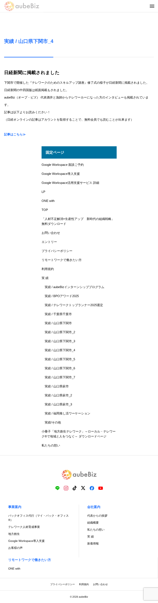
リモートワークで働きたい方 (62, 260)
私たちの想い (51, 445)
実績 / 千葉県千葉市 (58, 314)
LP (43, 191)
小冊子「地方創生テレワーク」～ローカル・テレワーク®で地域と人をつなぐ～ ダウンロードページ (79, 434)
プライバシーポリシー (57, 251)
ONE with (48, 201)
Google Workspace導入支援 (61, 173)
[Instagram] (66, 488)
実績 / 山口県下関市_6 (60, 368)
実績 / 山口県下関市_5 (60, 359)
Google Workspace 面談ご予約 (63, 164)
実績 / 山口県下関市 (58, 323)
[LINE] (57, 488)
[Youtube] (100, 488)
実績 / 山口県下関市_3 (60, 341)
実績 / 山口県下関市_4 (60, 350)
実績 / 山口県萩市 (57, 386)
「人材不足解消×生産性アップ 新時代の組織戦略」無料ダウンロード (78, 221)
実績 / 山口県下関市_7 (60, 377)
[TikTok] (74, 488)
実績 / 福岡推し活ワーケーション (67, 413)
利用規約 (48, 269)
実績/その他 (53, 422)
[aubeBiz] (21, 6)
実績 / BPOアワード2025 (62, 296)
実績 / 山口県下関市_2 (60, 332)
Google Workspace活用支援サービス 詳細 (70, 182)
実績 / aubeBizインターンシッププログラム (74, 287)
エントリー (49, 242)
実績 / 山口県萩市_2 (58, 395)
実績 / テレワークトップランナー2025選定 (74, 305)
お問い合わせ (51, 233)
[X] (83, 488)
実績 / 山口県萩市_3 (58, 404)
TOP (45, 210)
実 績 (45, 278)
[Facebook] (92, 488)
